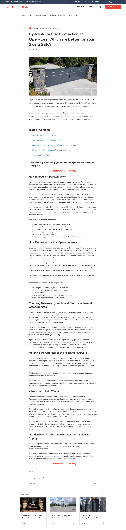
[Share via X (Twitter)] (34, 478)
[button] (89, 7)
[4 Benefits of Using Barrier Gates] (63, 504)
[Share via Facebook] (30, 478)
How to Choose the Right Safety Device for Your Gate (92, 517)
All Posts (22, 15)
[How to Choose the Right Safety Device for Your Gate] (93, 504)
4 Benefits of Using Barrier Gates (62, 517)
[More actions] (96, 28)
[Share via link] (43, 478)
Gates (30, 15)
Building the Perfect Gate (57, 15)
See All (104, 494)
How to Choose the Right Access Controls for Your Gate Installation (32, 517)
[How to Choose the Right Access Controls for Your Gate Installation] (33, 504)
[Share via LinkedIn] (39, 478)
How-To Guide (73, 15)
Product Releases (41, 15)
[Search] (101, 7)
